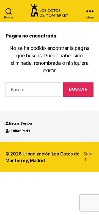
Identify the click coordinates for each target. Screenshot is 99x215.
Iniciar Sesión (20, 123)
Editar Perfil (20, 131)
